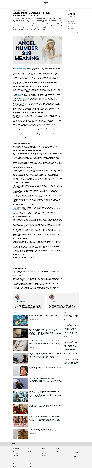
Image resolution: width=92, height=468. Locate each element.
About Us (75, 456)
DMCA (75, 457)
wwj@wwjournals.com (77, 452)
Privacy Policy (76, 453)
